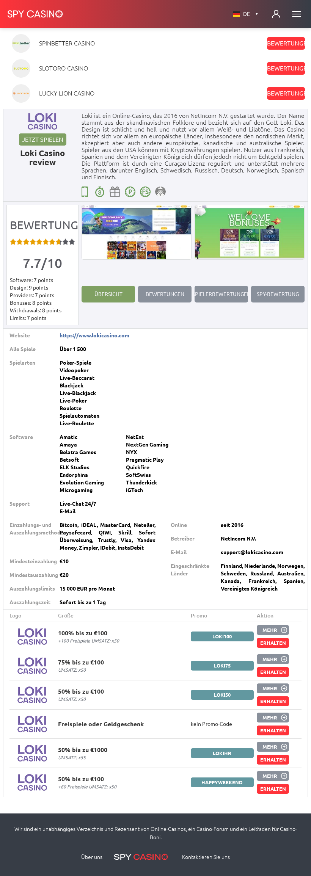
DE (251, 14)
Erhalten (273, 643)
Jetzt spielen (42, 139)
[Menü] (296, 14)
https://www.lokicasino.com (94, 335)
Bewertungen (286, 43)
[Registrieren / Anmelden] (276, 14)
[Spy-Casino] (35, 14)
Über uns (91, 857)
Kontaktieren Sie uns (206, 857)
